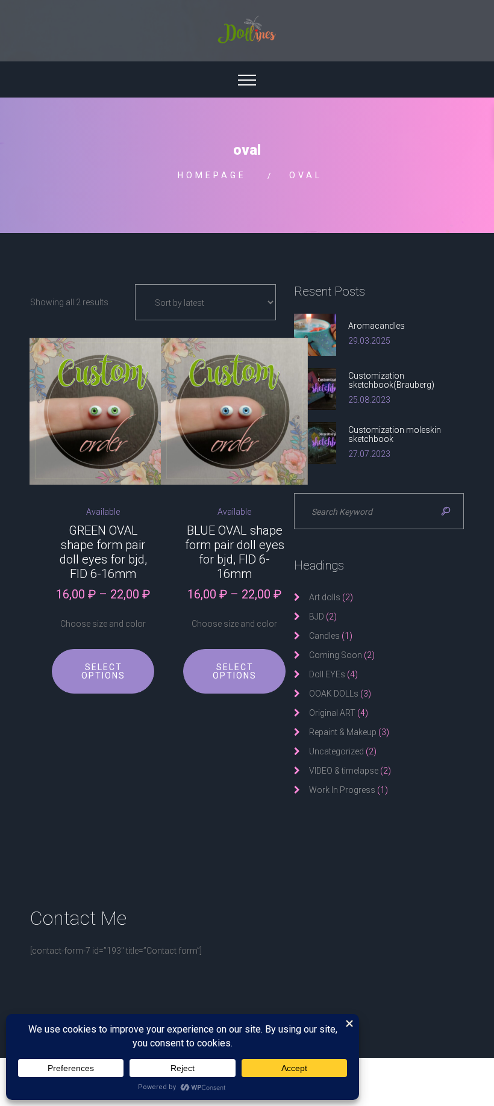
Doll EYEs (327, 674)
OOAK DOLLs (333, 693)
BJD (316, 616)
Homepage (212, 175)
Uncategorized (336, 751)
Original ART (332, 713)
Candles (324, 636)
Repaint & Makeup (343, 732)
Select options (103, 671)
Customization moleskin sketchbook (394, 434)
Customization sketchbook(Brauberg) (391, 380)
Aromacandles (376, 326)
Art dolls (324, 597)
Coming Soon (335, 655)
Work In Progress (342, 790)
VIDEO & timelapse (343, 770)
